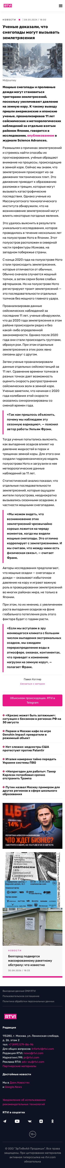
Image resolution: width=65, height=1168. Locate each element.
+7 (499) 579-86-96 (20, 1044)
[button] (61, 6)
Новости (9, 20)
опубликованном (40, 135)
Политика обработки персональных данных (28, 1001)
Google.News (13, 1087)
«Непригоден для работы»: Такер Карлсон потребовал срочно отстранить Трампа (29, 775)
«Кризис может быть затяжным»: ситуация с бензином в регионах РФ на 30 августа (32, 719)
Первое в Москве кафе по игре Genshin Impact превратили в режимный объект (27, 734)
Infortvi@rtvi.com (43, 1048)
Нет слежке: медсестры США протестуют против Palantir (26, 748)
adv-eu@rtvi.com (33, 1061)
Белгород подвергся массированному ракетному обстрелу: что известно (30, 960)
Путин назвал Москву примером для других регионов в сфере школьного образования (31, 790)
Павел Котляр (32, 679)
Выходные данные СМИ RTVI (19, 991)
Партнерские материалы (19, 1066)
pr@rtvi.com (31, 1057)
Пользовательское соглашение (21, 996)
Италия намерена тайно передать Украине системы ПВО (29, 760)
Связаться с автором (32, 684)
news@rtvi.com (33, 1053)
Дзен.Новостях (20, 1082)
